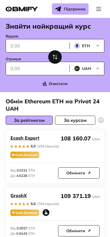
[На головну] (22, 9)
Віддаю (12, 36)
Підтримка (74, 9)
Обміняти (75, 173)
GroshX (18, 195)
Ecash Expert (24, 138)
